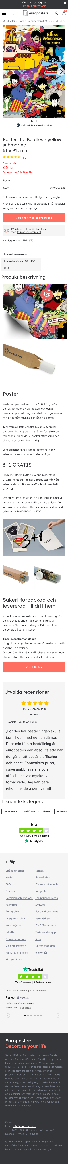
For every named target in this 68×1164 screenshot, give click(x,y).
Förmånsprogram (16, 938)
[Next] (61, 72)
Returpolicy (12, 911)
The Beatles (10, 811)
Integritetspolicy (15, 918)
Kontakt (10, 877)
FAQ (8, 884)
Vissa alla (35, 714)
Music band (30, 811)
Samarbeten (42, 877)
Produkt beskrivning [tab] (16, 253)
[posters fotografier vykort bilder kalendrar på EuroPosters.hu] (36, 13)
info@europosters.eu (24, 1126)
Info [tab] (6, 267)
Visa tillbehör (34, 667)
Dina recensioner (16, 945)
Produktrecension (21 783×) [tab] (19, 260)
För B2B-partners (45, 925)
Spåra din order (15, 870)
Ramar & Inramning (17, 952)
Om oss (10, 891)
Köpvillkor (11, 904)
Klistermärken (14, 959)
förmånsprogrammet (29, 232)
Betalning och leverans (19, 897)
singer (46, 811)
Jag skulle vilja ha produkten (34, 217)
